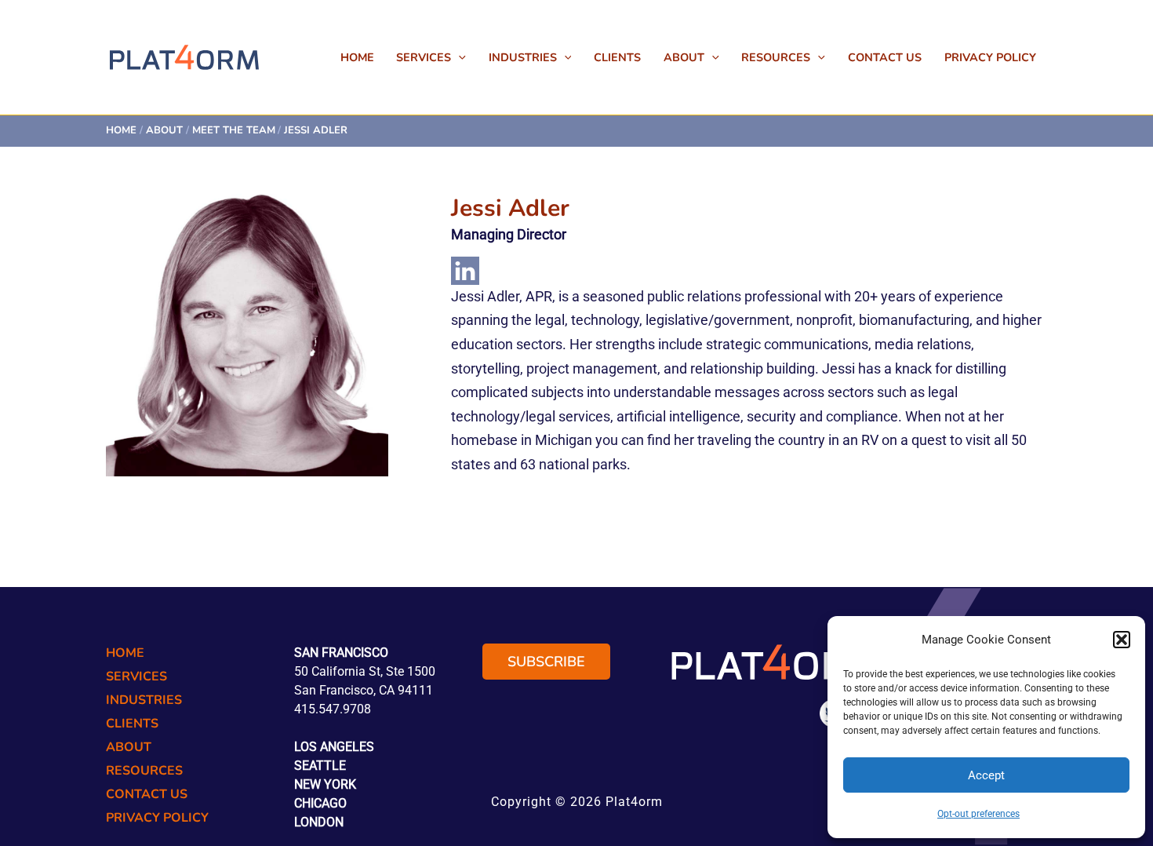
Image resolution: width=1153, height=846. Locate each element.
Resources (775, 57)
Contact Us (885, 57)
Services (423, 57)
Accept (986, 775)
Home (357, 57)
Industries (523, 57)
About (684, 57)
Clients (617, 57)
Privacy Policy (990, 57)
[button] (1121, 639)
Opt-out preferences (978, 813)
